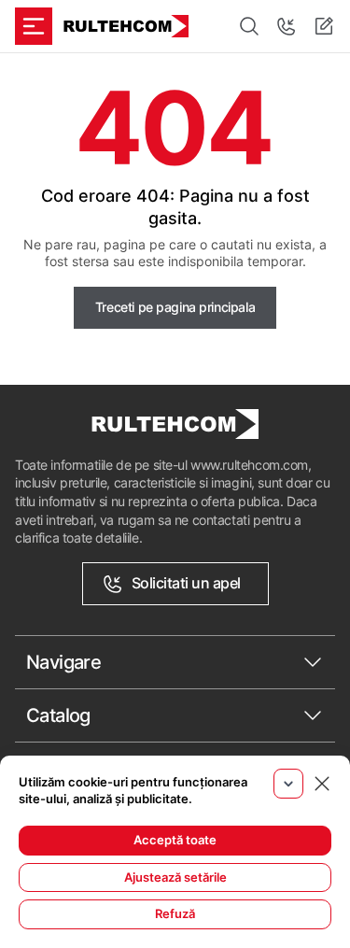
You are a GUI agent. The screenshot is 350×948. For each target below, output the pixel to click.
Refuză (175, 913)
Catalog (58, 715)
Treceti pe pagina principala (175, 307)
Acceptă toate (175, 839)
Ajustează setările (175, 877)
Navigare (63, 662)
